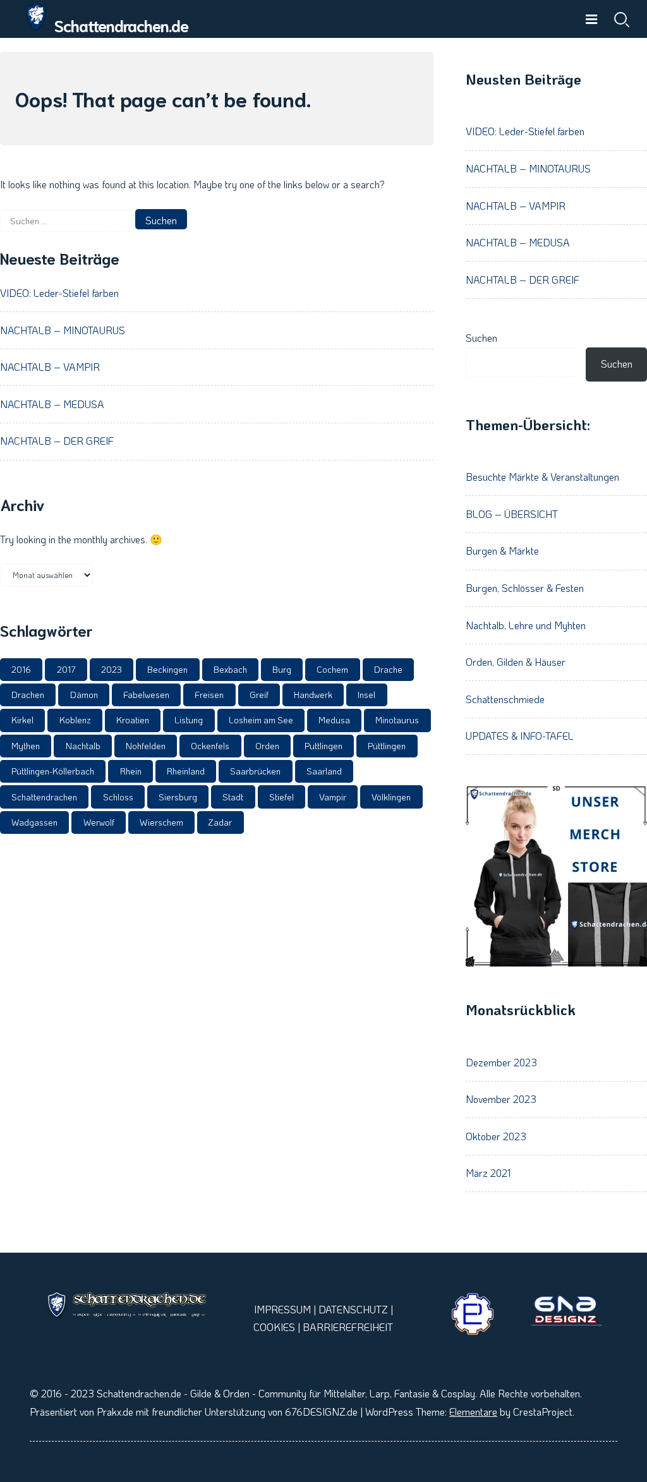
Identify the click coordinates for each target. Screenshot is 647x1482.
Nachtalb (83, 746)
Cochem (332, 669)
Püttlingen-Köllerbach (52, 771)
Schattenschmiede (505, 699)
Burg (281, 669)
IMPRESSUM (282, 1309)
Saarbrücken (255, 771)
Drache (388, 669)
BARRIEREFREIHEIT (348, 1327)
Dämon (84, 695)
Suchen (481, 337)
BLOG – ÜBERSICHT (512, 514)
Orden (267, 746)
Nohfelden (146, 746)
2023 (111, 669)
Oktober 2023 (496, 1136)
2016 (21, 669)
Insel (366, 695)
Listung (188, 720)
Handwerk (313, 695)
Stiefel (281, 797)
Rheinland (186, 771)
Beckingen (167, 669)
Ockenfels (210, 746)
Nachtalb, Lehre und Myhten (526, 625)
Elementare (473, 1411)
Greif (259, 695)
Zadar (220, 822)
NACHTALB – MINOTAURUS (62, 330)
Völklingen (391, 797)
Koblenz (75, 720)
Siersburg (178, 797)
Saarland (324, 771)
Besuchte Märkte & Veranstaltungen (542, 476)
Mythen (25, 746)
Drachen (27, 695)
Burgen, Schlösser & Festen (525, 587)
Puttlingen (323, 746)
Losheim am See (261, 720)
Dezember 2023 (501, 1062)
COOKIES (274, 1327)
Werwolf (98, 822)
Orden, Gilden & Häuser (515, 661)
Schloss (118, 797)
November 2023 (501, 1098)
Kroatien (132, 720)
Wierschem (161, 822)
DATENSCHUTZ (353, 1309)
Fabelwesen (146, 695)
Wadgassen (34, 822)
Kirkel (22, 720)
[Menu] (591, 18)
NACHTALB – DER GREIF (57, 440)
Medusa (334, 720)
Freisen (209, 695)
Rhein (131, 771)
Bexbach (230, 669)
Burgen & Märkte (502, 550)
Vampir (332, 797)
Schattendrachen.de (121, 25)
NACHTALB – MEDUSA (52, 404)
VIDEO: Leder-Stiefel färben (59, 292)
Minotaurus (397, 720)
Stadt (232, 797)
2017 (66, 669)
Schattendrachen (44, 797)
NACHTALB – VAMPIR (50, 366)
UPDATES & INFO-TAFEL (520, 735)
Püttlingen (387, 746)
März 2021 (488, 1172)
